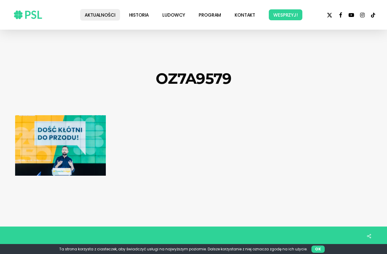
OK (318, 249)
